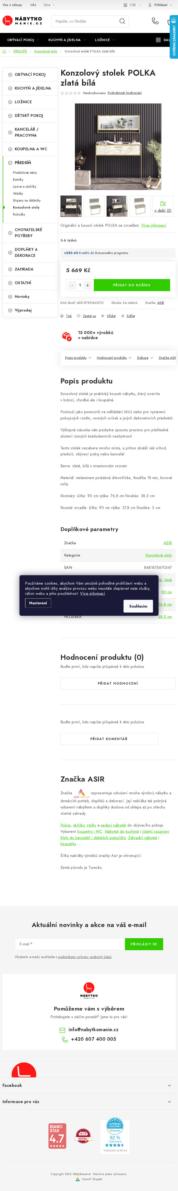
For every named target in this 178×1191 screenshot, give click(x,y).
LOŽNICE (23, 102)
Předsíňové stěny (25, 172)
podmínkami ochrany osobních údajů (85, 957)
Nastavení (38, 603)
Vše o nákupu (12, 5)
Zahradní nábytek (142, 837)
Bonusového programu (111, 253)
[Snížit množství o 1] (72, 285)
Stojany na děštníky (27, 200)
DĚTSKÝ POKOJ (29, 115)
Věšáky (18, 193)
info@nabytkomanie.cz (93, 1029)
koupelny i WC (89, 831)
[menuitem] (23, 40)
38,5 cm (165, 616)
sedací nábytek (113, 825)
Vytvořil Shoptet (92, 1179)
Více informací (92, 593)
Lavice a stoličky (24, 186)
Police (65, 825)
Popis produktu (76, 357)
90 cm (166, 592)
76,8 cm (165, 604)
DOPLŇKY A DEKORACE (26, 252)
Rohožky (19, 214)
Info (33, 5)
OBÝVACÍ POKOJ (30, 74)
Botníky (18, 179)
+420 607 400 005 (156, 21)
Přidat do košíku (132, 285)
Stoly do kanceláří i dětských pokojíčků (93, 837)
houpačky (68, 844)
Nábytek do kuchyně (122, 831)
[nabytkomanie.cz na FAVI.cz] (83, 1135)
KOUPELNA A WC (31, 149)
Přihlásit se (144, 944)
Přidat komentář (109, 739)
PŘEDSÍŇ (23, 162)
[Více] (164, 40)
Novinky (22, 296)
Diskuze (143, 357)
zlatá (168, 580)
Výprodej (23, 310)
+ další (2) (163, 210)
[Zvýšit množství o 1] (87, 285)
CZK (133, 5)
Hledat (122, 21)
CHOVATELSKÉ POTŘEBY (28, 232)
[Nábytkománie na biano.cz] (57, 1135)
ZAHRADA (24, 269)
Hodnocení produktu (112, 357)
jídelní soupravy (155, 831)
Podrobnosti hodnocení (125, 92)
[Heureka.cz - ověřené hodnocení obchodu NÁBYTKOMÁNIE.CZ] (115, 1135)
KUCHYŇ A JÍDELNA (33, 88)
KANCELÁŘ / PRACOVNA (27, 132)
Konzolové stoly (26, 207)
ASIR (160, 302)
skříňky (79, 825)
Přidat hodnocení (118, 683)
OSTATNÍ (23, 283)
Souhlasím (138, 606)
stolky (91, 825)
